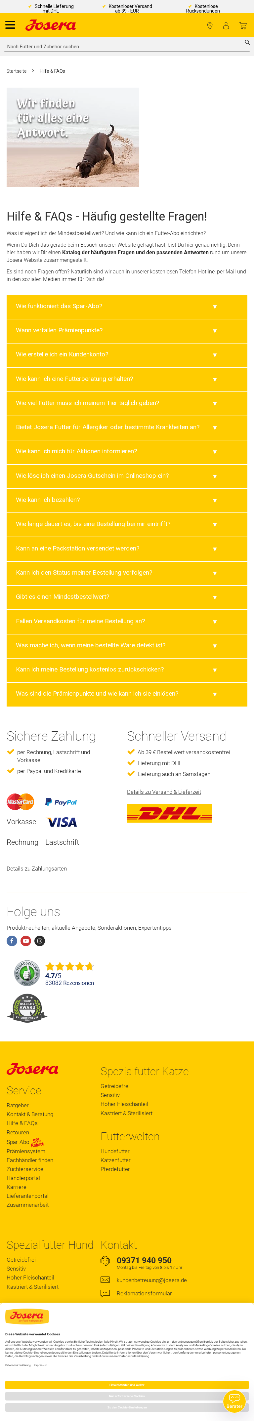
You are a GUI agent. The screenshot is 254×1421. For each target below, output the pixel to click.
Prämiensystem (26, 1151)
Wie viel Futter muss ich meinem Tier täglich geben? (87, 403)
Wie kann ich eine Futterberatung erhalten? (74, 379)
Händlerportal (23, 1178)
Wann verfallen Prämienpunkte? (59, 330)
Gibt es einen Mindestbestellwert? (62, 596)
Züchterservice (25, 1169)
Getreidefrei (115, 1086)
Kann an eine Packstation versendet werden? (77, 548)
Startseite (17, 71)
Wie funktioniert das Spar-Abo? (59, 306)
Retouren (18, 1132)
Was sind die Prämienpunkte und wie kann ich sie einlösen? (97, 693)
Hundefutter (115, 1151)
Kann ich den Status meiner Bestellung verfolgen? (84, 572)
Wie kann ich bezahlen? (48, 500)
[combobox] (127, 46)
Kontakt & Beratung (30, 1114)
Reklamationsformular (144, 1293)
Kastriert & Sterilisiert (126, 1113)
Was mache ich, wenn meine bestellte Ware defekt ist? (90, 645)
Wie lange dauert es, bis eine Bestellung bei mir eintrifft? (93, 524)
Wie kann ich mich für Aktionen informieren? (76, 451)
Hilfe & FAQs (22, 1123)
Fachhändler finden (210, 26)
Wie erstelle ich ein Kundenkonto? (62, 354)
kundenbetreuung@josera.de (152, 1280)
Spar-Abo (19, 1142)
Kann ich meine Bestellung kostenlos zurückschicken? (90, 669)
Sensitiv (110, 1095)
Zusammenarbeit (28, 1204)
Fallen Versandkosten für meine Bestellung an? (80, 621)
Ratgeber (18, 1105)
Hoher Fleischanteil (124, 1104)
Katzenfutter (116, 1160)
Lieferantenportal (28, 1196)
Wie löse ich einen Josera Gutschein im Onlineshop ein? (92, 475)
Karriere (16, 1187)
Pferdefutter (115, 1169)
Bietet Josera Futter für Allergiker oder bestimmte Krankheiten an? (107, 427)
